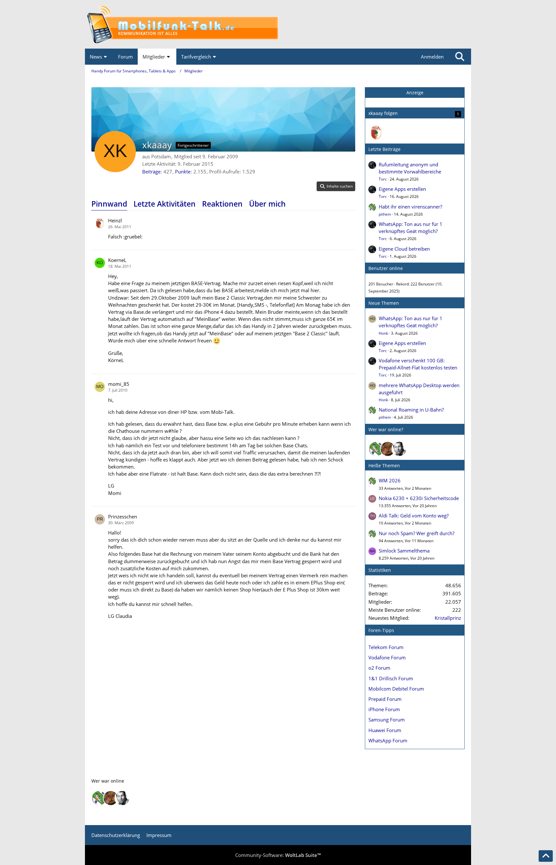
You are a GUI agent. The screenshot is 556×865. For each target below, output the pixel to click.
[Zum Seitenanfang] (546, 856)
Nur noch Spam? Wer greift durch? (416, 533)
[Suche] (460, 57)
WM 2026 (390, 480)
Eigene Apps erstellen (402, 189)
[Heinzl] (376, 132)
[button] (336, 186)
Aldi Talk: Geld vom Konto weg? (414, 515)
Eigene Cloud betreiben (404, 249)
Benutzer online (385, 268)
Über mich (267, 204)
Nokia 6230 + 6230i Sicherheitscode (419, 498)
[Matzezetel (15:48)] (387, 449)
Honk (383, 333)
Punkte (182, 171)
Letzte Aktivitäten (165, 204)
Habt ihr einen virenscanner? (410, 206)
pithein (385, 214)
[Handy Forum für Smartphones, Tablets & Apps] (278, 24)
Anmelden (432, 56)
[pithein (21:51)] (376, 449)
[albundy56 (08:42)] (399, 449)
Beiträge (151, 171)
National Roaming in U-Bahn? (411, 409)
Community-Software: (278, 855)
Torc (383, 179)
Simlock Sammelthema (404, 550)
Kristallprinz (448, 618)
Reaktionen (222, 204)
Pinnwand (109, 204)
